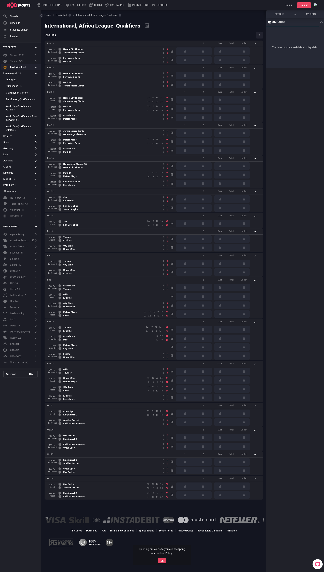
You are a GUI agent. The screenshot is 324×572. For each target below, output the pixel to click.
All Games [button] (76, 530)
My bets (311, 14)
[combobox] (317, 5)
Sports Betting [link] (146, 530)
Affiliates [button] (232, 530)
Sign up (304, 5)
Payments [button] (91, 530)
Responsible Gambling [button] (210, 530)
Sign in (288, 5)
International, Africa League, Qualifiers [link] (96, 15)
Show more (10, 191)
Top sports (9, 47)
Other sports (11, 226)
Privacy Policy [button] (185, 530)
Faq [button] (103, 530)
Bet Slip (279, 14)
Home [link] (48, 15)
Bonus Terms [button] (166, 530)
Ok (162, 560)
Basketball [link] (61, 15)
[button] (95, 5)
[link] (18, 5)
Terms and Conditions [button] (122, 530)
